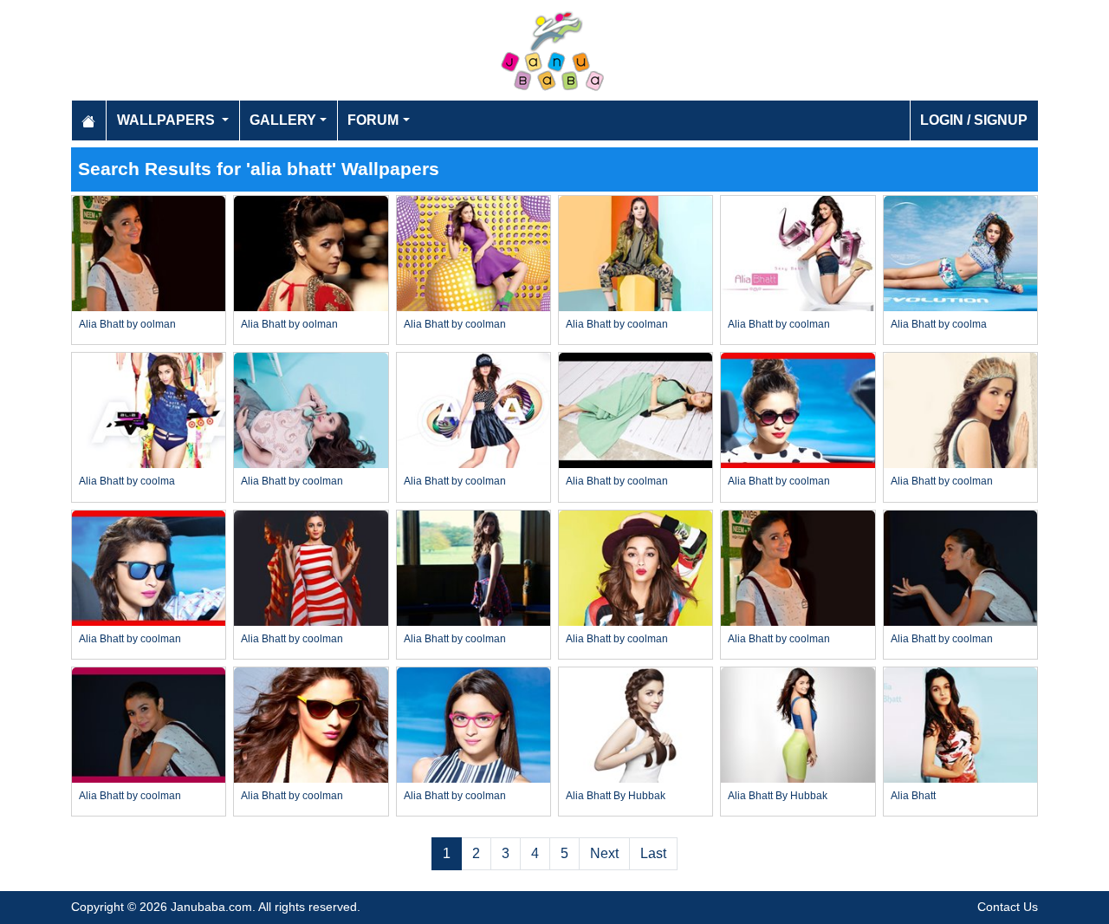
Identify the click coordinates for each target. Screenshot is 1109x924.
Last (653, 853)
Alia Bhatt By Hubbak (615, 796)
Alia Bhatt (913, 796)
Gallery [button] (283, 120)
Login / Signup (974, 120)
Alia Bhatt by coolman (455, 324)
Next (604, 853)
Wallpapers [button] (167, 120)
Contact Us (1007, 907)
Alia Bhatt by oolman (127, 324)
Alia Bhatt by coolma (939, 324)
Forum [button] (373, 120)
